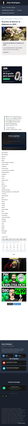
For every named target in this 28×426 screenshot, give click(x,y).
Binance (4, 156)
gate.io (3, 184)
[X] (3, 396)
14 (17, 245)
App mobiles (5, 152)
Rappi (3, 207)
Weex (3, 229)
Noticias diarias (10, 7)
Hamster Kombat (6, 189)
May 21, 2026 (18, 129)
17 (3, 247)
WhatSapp (4, 230)
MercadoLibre (5, 195)
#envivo (8, 123)
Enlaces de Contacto (8, 13)
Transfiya (4, 221)
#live (11, 123)
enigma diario (5, 180)
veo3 (3, 225)
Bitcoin (19, 10)
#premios (14, 123)
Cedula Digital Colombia (8, 162)
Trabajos (4, 219)
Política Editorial (21, 423)
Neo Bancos (5, 199)
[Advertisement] (14, 99)
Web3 (3, 227)
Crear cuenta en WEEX (14, 145)
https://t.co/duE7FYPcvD (11, 125)
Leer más (6, 52)
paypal (3, 203)
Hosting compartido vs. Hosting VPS (10, 191)
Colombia (4, 166)
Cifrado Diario (5, 164)
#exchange (17, 121)
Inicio (3, 7)
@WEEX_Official (17, 118)
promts (3, 205)
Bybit (3, 160)
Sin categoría (5, 213)
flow (3, 182)
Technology (4, 215)
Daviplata (4, 174)
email (3, 178)
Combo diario (5, 168)
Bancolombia (5, 154)
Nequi (3, 201)
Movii (3, 197)
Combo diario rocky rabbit (8, 170)
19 (10, 247)
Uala (3, 223)
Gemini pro (4, 186)
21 (17, 247)
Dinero (3, 176)
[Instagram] (6, 396)
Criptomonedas (5, 172)
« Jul (13, 254)
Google (3, 188)
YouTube (4, 232)
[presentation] (14, 34)
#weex (12, 121)
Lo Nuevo (4, 193)
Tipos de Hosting (6, 217)
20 (14, 247)
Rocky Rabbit (5, 209)
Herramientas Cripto (8, 10)
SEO (3, 211)
